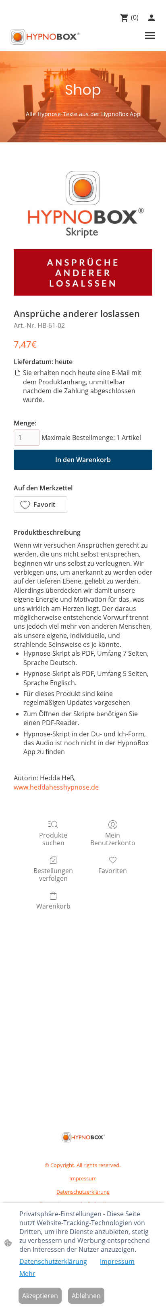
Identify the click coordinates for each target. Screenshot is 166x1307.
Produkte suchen (53, 839)
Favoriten (112, 870)
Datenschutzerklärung (53, 1261)
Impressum (117, 1261)
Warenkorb (53, 906)
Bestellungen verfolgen (53, 874)
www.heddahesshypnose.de (56, 787)
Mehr (27, 1273)
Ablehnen (86, 1295)
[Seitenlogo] (45, 37)
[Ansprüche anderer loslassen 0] (83, 226)
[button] (40, 504)
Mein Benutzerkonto (112, 839)
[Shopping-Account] (151, 18)
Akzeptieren (40, 1295)
